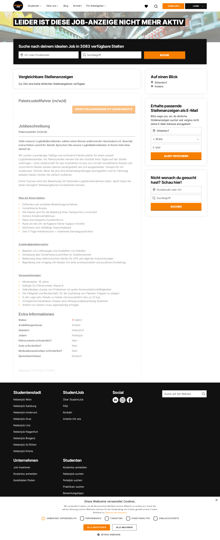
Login (196, 6)
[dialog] (110, 518)
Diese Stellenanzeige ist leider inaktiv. (104, 109)
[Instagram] (123, 400)
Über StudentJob (73, 399)
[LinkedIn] (116, 400)
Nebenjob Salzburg (24, 406)
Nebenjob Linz (21, 425)
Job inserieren (21, 467)
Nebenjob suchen (73, 473)
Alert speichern (176, 156)
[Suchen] (156, 5)
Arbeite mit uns (72, 418)
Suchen (176, 206)
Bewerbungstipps (73, 493)
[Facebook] (130, 400)
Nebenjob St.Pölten (24, 444)
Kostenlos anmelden (25, 473)
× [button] (216, 500)
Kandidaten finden (24, 480)
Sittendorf (25, 370)
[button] (110, 534)
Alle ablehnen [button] (124, 527)
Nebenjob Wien (22, 399)
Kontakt (77, 5)
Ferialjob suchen (72, 480)
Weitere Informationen (116, 512)
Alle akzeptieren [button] (96, 527)
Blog (65, 5)
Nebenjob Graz (22, 418)
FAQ (65, 406)
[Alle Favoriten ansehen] (146, 5)
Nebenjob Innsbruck (25, 412)
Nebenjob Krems (23, 451)
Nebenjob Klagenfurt (25, 431)
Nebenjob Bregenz (24, 438)
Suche (164, 55)
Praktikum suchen (73, 486)
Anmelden (173, 6)
